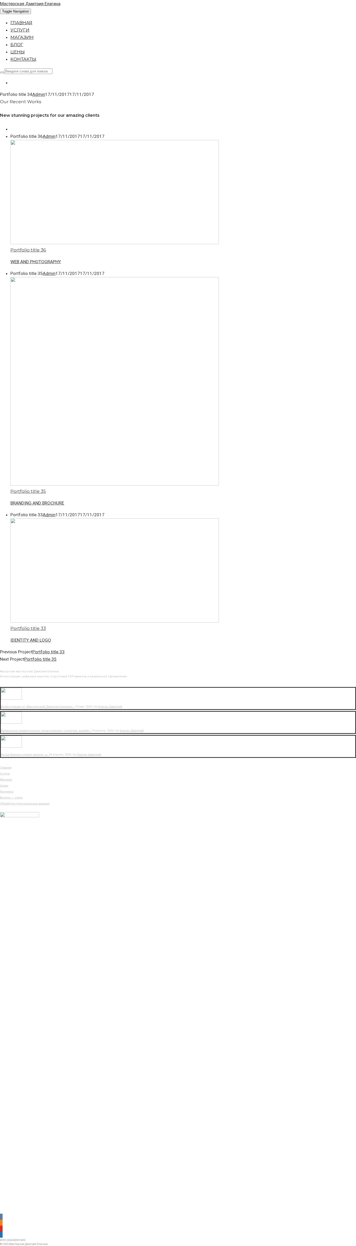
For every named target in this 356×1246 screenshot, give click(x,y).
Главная (5, 767)
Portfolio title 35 (40, 659)
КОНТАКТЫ (23, 59)
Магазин (6, 779)
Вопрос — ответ (11, 797)
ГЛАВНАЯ (21, 22)
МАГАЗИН (22, 37)
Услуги (5, 773)
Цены (4, 785)
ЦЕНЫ (17, 51)
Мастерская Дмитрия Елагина (30, 3)
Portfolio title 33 (48, 651)
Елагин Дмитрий (110, 706)
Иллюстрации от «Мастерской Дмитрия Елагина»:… (38, 706)
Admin (38, 94)
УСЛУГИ (19, 30)
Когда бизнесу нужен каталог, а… (25, 754)
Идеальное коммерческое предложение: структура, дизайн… (46, 730)
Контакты (7, 791)
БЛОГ (16, 44)
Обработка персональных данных (25, 803)
